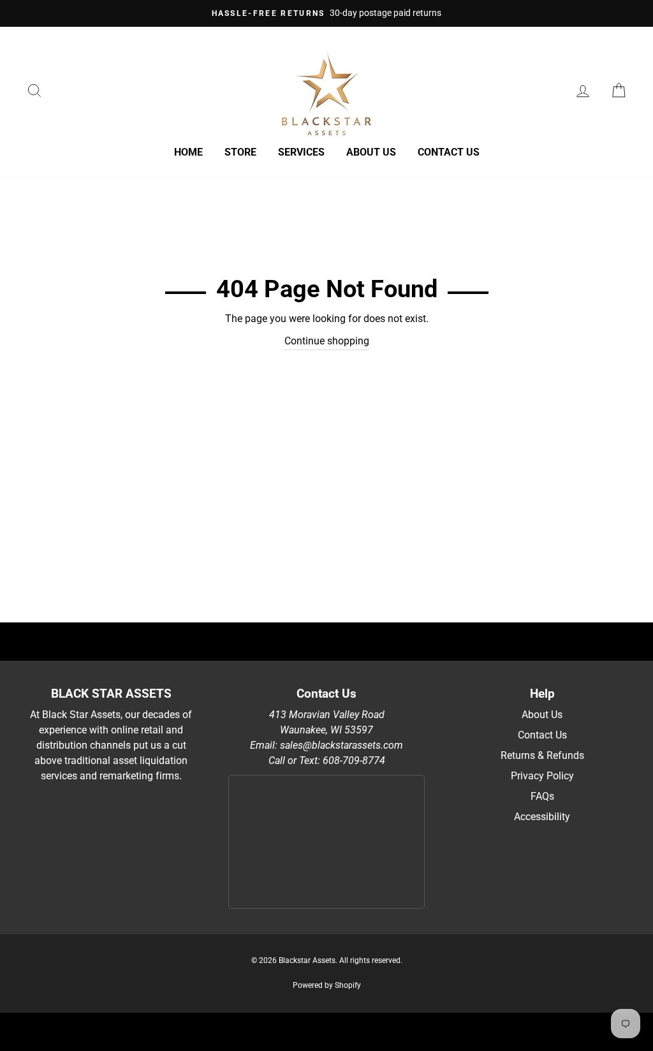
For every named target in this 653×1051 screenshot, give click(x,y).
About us (371, 152)
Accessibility (542, 817)
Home (188, 152)
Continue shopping (326, 341)
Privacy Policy (542, 776)
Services (301, 152)
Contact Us (449, 152)
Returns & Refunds (542, 755)
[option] (326, 13)
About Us (542, 715)
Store (240, 152)
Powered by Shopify (327, 985)
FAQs (542, 796)
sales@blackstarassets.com (341, 745)
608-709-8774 (354, 760)
